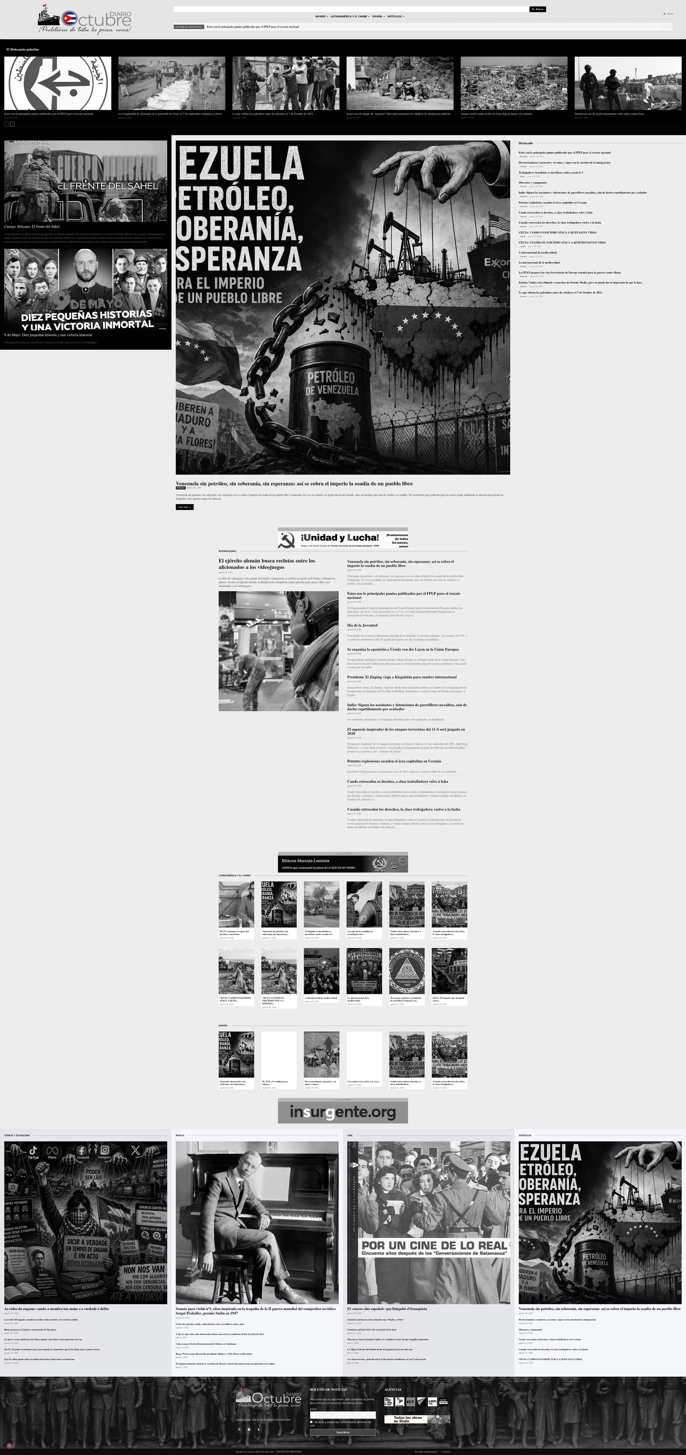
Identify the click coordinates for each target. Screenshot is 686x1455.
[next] (670, 27)
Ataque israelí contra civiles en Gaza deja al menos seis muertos (496, 113)
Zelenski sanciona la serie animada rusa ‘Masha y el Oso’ (375, 1319)
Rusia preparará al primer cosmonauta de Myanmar (30, 1329)
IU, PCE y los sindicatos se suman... (275, 1083)
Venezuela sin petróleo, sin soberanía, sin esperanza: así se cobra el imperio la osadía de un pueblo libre (294, 483)
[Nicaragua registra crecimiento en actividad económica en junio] (407, 971)
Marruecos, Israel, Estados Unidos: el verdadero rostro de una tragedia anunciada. (388, 1339)
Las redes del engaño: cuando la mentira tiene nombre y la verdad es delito (41, 1319)
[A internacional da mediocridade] (321, 971)
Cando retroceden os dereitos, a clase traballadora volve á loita (556, 212)
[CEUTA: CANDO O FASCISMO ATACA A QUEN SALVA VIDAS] (236, 971)
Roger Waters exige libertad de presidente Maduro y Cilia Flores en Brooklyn (214, 1353)
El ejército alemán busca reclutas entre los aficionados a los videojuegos (267, 563)
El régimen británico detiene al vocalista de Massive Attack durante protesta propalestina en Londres (225, 1363)
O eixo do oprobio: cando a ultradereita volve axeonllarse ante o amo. (210, 1324)
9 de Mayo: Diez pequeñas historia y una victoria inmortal (48, 334)
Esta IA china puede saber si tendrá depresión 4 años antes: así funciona (39, 1359)
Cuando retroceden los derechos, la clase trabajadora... (449, 932)
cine (349, 1135)
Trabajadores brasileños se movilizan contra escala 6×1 (551, 172)
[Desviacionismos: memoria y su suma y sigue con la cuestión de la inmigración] (321, 1055)
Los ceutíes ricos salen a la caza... (363, 1081)
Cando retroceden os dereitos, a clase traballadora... (405, 932)
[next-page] (12, 124)
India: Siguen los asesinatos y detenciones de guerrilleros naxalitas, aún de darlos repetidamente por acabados (583, 192)
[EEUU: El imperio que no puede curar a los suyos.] (449, 971)
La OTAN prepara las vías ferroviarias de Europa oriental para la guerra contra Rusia (570, 272)
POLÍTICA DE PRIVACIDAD (289, 1451)
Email (313, 1409)
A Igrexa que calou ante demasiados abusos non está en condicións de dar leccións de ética (220, 1334)
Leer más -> (184, 507)
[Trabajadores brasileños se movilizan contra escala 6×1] (321, 904)
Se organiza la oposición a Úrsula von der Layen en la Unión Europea (403, 649)
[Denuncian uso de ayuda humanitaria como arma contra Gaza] (628, 83)
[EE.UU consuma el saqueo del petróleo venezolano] (236, 904)
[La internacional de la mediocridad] (364, 971)
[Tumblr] (258, 1429)
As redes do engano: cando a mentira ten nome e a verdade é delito (56, 1308)
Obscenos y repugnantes (533, 182)
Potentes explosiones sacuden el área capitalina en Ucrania (553, 202)
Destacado (524, 156)
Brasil (522, 176)
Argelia (522, 236)
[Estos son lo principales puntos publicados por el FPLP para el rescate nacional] (57, 83)
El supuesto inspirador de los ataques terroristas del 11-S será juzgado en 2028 (406, 731)
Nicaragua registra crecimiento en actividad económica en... (405, 999)
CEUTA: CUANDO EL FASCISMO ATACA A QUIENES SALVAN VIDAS (562, 242)
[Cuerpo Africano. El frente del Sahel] (85, 181)
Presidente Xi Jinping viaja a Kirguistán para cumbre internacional (402, 677)
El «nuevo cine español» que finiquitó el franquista (387, 1308)
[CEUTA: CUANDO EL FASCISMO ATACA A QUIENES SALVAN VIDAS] (279, 971)
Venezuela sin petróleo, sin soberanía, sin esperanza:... (275, 932)
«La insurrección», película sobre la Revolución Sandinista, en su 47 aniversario (386, 1359)
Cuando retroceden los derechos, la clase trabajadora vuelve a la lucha (560, 222)
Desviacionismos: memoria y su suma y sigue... (320, 1083)
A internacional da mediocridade (538, 252)
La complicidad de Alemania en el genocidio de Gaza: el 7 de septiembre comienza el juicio (170, 113)
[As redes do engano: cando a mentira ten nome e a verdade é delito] (85, 1222)
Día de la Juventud (362, 625)
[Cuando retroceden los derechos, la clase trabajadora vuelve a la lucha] (449, 904)
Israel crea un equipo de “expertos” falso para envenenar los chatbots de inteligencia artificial (398, 113)
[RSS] (239, 1429)
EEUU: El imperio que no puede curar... (448, 999)
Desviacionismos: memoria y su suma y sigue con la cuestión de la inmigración (564, 162)
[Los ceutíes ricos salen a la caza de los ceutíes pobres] (364, 1055)
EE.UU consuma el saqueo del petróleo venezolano (234, 932)
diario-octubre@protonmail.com (271, 1419)
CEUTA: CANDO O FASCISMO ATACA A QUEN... (235, 999)
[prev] (665, 27)
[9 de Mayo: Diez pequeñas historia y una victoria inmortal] (85, 289)
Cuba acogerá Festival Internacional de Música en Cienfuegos (206, 1343)
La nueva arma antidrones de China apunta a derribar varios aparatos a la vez (43, 1339)
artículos (525, 1135)
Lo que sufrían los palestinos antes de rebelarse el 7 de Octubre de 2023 (272, 113)
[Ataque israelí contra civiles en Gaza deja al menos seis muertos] (514, 83)
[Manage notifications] (9, 1446)
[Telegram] (249, 1429)
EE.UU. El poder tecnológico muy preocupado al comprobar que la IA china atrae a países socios (52, 1349)
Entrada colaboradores (426, 1451)
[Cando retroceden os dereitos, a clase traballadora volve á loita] (407, 904)
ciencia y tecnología (17, 1135)
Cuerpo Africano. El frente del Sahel (32, 226)
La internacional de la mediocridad (539, 262)
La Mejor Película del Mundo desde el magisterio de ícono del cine (379, 1349)
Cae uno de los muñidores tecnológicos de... (360, 932)
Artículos (181, 488)
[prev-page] (6, 124)
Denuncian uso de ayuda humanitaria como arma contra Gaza (609, 113)
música (180, 1135)
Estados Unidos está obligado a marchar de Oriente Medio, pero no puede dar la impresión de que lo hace (580, 282)
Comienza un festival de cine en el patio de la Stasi (371, 1329)
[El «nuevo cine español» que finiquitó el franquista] (428, 1222)
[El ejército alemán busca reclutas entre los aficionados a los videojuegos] (279, 651)
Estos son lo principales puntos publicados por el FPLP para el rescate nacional (253, 27)
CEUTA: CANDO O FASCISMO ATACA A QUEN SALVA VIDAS (557, 232)
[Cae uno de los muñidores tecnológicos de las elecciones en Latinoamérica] (364, 904)
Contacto (445, 1451)
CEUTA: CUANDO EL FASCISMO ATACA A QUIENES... (273, 1000)
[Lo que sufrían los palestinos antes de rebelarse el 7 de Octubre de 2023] (285, 83)
